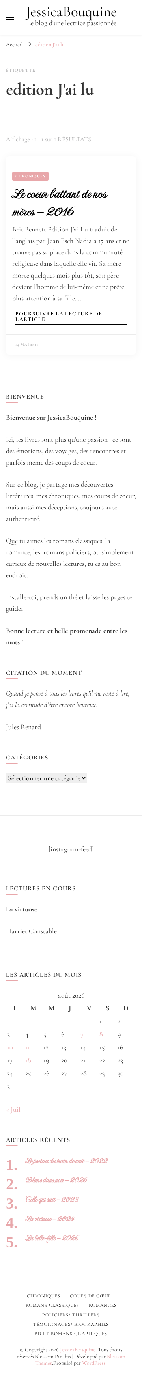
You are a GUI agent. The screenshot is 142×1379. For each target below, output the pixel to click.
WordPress (94, 1363)
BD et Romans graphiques (71, 1333)
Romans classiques (52, 1305)
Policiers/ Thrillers (71, 1314)
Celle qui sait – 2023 (52, 1199)
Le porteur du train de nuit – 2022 (66, 1161)
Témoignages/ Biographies (71, 1324)
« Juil (13, 1109)
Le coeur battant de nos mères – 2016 (59, 202)
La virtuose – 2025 (50, 1219)
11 (27, 1047)
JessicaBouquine (71, 12)
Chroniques (30, 176)
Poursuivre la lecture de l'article (58, 317)
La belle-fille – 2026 (52, 1238)
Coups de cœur (91, 1296)
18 (28, 1060)
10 (10, 1047)
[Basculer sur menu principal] (10, 17)
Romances (103, 1305)
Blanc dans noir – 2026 (56, 1180)
